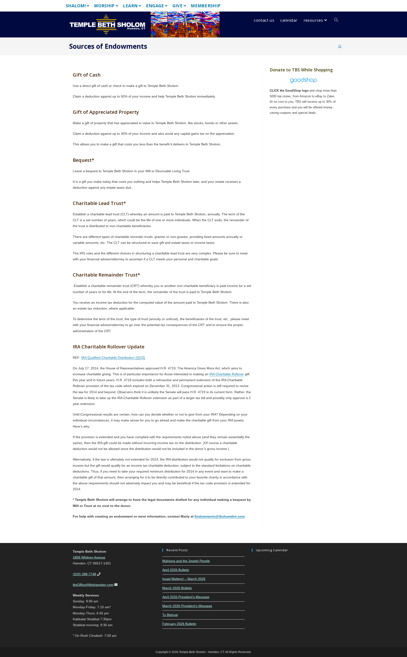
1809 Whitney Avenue (89, 557)
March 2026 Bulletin (177, 588)
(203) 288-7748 (84, 574)
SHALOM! (76, 5)
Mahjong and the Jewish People (186, 561)
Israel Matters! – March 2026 (183, 579)
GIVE (177, 5)
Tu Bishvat (170, 615)
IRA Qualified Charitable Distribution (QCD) (113, 357)
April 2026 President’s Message (185, 597)
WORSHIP (104, 5)
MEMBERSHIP (205, 5)
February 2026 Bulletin (179, 624)
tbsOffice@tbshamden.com (93, 585)
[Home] (339, 46)
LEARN (130, 5)
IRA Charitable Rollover (226, 374)
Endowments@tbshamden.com (220, 516)
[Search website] (336, 20)
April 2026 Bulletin (175, 570)
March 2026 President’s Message (187, 606)
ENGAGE (155, 5)
